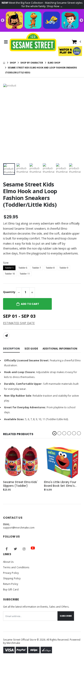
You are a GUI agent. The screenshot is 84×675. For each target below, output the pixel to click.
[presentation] (7, 169)
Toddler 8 (50, 267)
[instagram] (24, 548)
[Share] (6, 335)
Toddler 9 (64, 267)
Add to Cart (30, 304)
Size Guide (31, 348)
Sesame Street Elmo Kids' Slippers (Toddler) (20, 484)
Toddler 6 (23, 267)
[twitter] (15, 548)
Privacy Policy (11, 572)
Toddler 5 (9, 267)
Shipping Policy (12, 578)
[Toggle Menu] (6, 42)
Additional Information (60, 348)
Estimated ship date (19, 323)
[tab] (11, 349)
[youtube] (32, 548)
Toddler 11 (25, 273)
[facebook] (6, 548)
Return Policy (10, 583)
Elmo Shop (54, 62)
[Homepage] (4, 62)
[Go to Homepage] (33, 42)
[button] (76, 42)
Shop (13, 62)
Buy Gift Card (11, 589)
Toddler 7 (36, 267)
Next (81, 20)
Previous (3, 20)
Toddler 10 (10, 273)
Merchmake (13, 642)
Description (11, 348)
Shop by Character (31, 62)
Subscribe (66, 616)
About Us (8, 561)
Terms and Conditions (16, 567)
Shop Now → (55, 6)
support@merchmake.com (18, 527)
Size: (6, 262)
